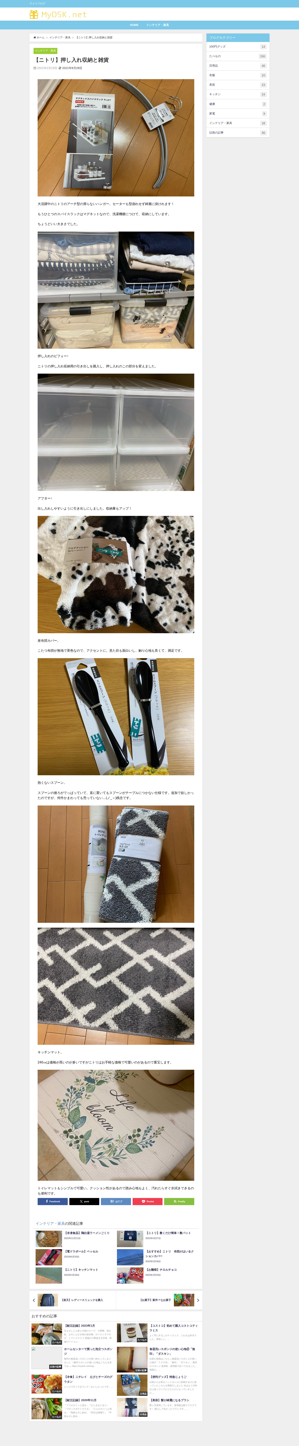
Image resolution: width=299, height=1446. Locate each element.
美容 (237, 84)
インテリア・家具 (157, 25)
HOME (134, 25)
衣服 (237, 75)
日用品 (237, 65)
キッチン (237, 94)
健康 (237, 104)
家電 (237, 113)
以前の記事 (237, 132)
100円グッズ (237, 46)
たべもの (237, 56)
